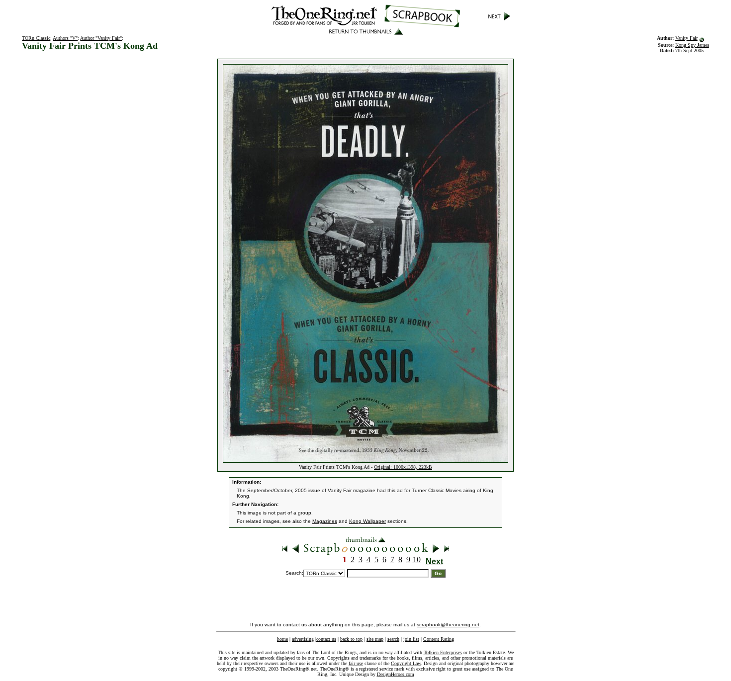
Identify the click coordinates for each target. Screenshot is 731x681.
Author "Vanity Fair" (101, 38)
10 (417, 559)
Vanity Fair (686, 38)
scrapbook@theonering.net (448, 624)
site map (374, 639)
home (282, 639)
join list (411, 639)
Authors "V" (65, 38)
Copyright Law (406, 663)
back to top (351, 639)
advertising (303, 639)
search (393, 639)
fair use (356, 663)
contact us (326, 639)
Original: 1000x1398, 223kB (403, 467)
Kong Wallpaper (367, 521)
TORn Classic (36, 38)
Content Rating (438, 639)
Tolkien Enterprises (443, 652)
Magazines (324, 521)
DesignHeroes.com (395, 674)
